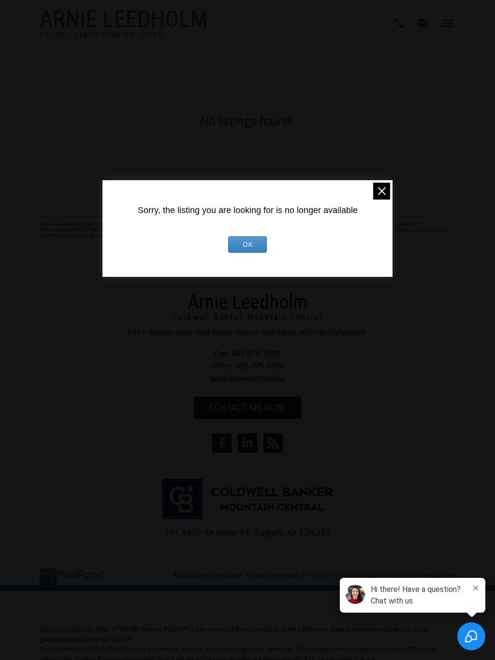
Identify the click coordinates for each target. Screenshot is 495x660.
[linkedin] (247, 443)
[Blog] (273, 443)
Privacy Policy (324, 575)
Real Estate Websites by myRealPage (402, 575)
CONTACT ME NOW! (247, 408)
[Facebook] (222, 443)
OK (247, 244)
